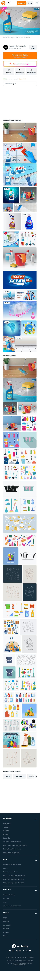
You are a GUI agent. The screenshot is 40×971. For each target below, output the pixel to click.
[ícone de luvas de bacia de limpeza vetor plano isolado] (11, 613)
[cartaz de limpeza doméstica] (19, 450)
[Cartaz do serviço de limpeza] (10, 388)
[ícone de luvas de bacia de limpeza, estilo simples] (11, 531)
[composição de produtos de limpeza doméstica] (19, 131)
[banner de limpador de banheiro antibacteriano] (27, 254)
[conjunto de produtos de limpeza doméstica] (11, 272)
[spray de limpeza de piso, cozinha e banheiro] (19, 151)
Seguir (33, 48)
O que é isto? (22, 79)
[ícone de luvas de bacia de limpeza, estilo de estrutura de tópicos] (12, 715)
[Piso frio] (13, 405)
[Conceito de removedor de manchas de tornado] (9, 329)
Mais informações (10, 83)
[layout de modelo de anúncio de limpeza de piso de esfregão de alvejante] (14, 223)
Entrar (30, 3)
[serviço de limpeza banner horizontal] (13, 340)
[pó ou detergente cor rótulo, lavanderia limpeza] (19, 313)
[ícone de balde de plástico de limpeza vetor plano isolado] (24, 872)
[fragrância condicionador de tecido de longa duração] (19, 355)
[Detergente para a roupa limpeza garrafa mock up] (10, 255)
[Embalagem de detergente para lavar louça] (11, 193)
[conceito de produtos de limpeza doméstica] (26, 206)
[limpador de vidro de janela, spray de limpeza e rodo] (19, 173)
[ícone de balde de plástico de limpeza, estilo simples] (9, 903)
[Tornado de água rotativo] (12, 372)
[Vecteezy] (3, 3)
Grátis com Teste (20, 56)
